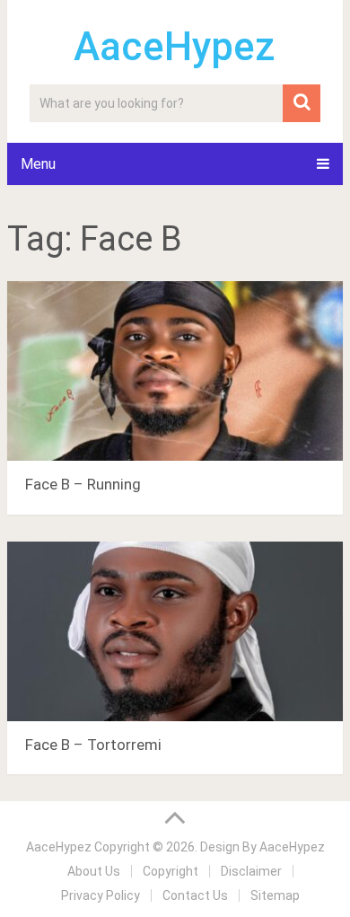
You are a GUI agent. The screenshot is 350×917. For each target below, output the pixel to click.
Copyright (170, 871)
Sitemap (275, 895)
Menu (38, 163)
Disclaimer (251, 871)
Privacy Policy (100, 895)
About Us (93, 871)
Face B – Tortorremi (93, 745)
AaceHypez (175, 46)
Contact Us (195, 895)
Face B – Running (83, 484)
